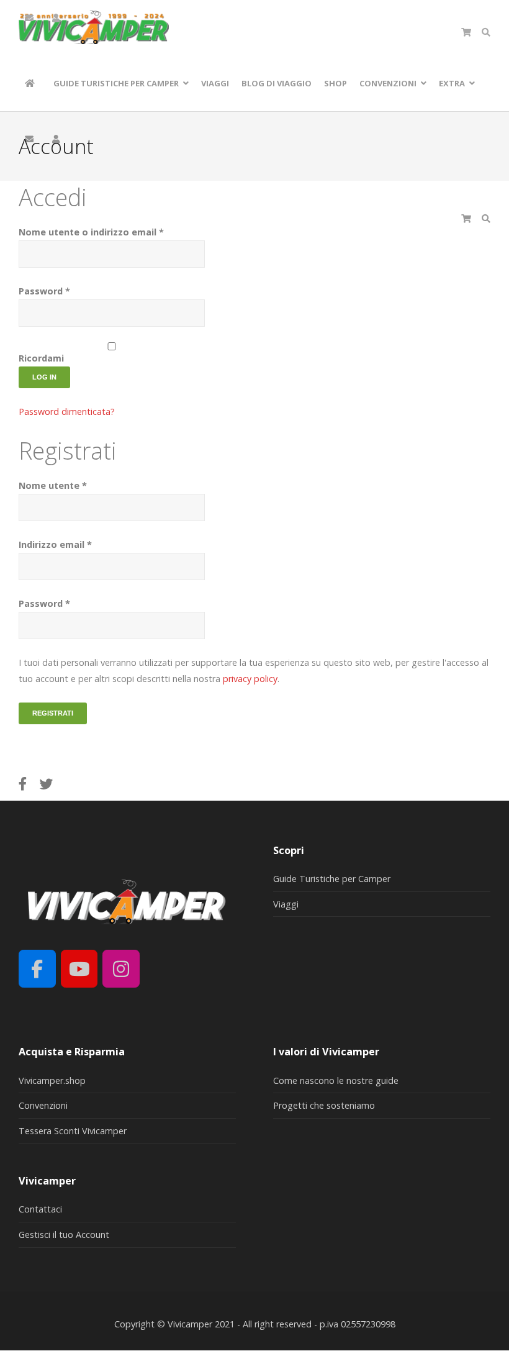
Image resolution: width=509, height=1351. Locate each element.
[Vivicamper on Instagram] (121, 969)
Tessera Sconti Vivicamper (73, 1131)
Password (44, 291)
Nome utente (53, 485)
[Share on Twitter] (46, 784)
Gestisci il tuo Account (64, 1234)
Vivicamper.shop (52, 1080)
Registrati (52, 713)
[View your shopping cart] (466, 32)
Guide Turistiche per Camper (331, 879)
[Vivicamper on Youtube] (79, 969)
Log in (44, 377)
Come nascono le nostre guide (336, 1080)
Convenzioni (43, 1105)
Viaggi (286, 904)
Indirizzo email (55, 544)
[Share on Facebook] (23, 784)
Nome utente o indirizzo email (91, 232)
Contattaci (40, 1209)
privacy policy (250, 679)
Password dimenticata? (67, 411)
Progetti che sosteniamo (324, 1105)
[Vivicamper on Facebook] (37, 969)
